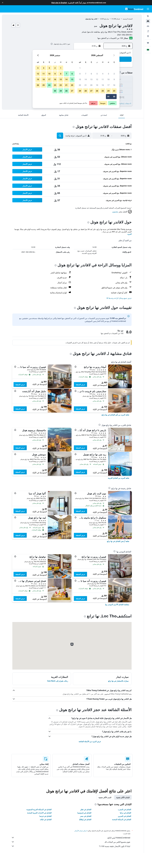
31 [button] (108, 96)
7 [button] (85, 73)
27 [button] (91, 90)
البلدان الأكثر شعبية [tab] (123, 797)
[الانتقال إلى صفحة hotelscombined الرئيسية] (134, 9)
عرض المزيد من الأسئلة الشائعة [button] (90, 741)
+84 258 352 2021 (125, 34)
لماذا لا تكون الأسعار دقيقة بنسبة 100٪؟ (114, 846)
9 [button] (114, 79)
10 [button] (108, 79)
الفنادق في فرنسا (45, 816)
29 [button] (80, 90)
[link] (115, 414)
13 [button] (91, 79)
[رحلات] (148, 43)
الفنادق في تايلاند (46, 819)
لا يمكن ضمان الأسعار (81, 831)
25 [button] (103, 90)
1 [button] (80, 68)
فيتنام (118, 19)
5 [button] (97, 73)
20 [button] (91, 85)
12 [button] (97, 79)
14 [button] (86, 79)
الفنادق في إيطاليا (85, 819)
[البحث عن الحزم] (148, 31)
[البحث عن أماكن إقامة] (148, 21)
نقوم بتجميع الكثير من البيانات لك (117, 842)
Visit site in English (59, 2)
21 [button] (86, 85)
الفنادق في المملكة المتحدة (121, 819)
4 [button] (102, 73)
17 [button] (108, 85)
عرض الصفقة (80, 384)
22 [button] (80, 85)
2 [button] (114, 73)
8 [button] (80, 73)
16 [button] (114, 85)
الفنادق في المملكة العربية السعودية (39, 809)
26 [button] (97, 90)
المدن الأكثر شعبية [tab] (105, 797)
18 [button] (103, 85)
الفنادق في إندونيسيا (84, 813)
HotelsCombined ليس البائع (119, 837)
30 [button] (114, 96)
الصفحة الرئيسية (128, 19)
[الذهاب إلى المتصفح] (148, 36)
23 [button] (114, 90)
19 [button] (97, 85)
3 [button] (108, 73)
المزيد (129, 234)
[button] (2, 2)
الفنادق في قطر (85, 809)
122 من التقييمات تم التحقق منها (110, 38)
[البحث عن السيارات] (148, 26)
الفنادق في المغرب (124, 809)
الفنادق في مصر (85, 816)
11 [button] (103, 79)
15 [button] (80, 79)
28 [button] (86, 90)
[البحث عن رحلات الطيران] (148, 16)
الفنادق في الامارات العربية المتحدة (39, 813)
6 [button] (91, 73)
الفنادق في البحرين (124, 816)
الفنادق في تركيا (125, 813)
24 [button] (108, 90)
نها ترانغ (106, 19)
